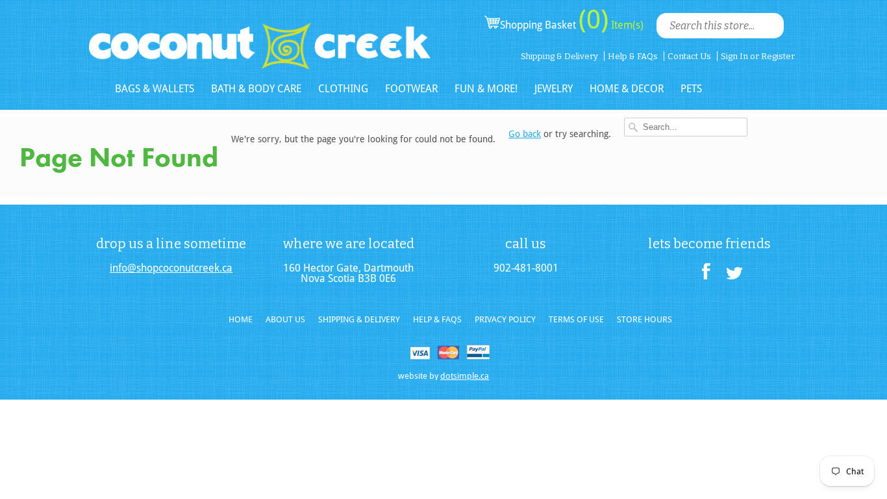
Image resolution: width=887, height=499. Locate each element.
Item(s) (625, 25)
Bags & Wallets (154, 89)
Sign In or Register (758, 56)
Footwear (411, 89)
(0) (593, 19)
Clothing (343, 89)
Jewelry (553, 89)
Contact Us (689, 56)
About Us (285, 319)
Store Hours (644, 319)
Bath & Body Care (256, 89)
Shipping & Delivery (559, 56)
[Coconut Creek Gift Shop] (260, 35)
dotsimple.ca (464, 376)
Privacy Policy (505, 319)
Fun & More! (486, 89)
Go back (524, 134)
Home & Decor (627, 89)
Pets (691, 89)
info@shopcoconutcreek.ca (171, 268)
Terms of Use (576, 319)
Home (241, 319)
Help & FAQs (633, 56)
